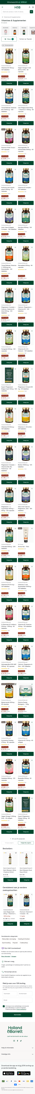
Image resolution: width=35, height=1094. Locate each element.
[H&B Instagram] (14, 1041)
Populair (15, 943)
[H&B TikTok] (21, 1041)
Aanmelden (17, 1015)
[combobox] (15, 12)
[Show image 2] (9, 62)
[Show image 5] (11, 182)
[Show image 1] (24, 62)
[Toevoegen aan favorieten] (15, 50)
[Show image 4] (10, 182)
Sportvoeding (6, 943)
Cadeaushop (24, 943)
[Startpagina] (17, 7)
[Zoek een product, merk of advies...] (32, 12)
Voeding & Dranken (24, 939)
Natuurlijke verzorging (9, 939)
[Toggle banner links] (33, 2)
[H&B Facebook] (17, 1041)
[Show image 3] (10, 62)
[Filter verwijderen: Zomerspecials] (3, 45)
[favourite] (16, 853)
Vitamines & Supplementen (12, 17)
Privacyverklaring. (21, 1009)
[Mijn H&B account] (29, 7)
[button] (26, 39)
